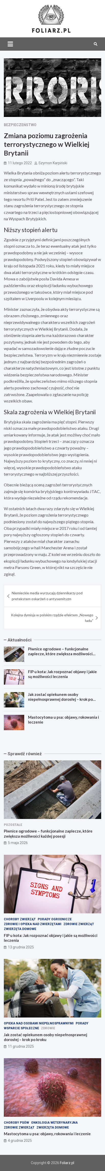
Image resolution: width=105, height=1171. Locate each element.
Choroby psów (16, 1122)
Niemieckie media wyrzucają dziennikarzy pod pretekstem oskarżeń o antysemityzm (47, 596)
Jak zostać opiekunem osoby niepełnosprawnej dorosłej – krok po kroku (60, 699)
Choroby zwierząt (20, 919)
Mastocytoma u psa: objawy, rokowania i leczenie (47, 1133)
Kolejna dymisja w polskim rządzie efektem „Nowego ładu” (52, 618)
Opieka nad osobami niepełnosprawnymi (39, 1023)
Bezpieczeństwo (20, 125)
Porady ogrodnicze (55, 919)
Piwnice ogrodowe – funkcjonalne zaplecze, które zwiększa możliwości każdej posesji (60, 654)
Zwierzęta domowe (20, 929)
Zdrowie (48, 1028)
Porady (82, 1023)
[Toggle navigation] (10, 44)
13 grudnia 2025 (21, 947)
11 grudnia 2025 (21, 1046)
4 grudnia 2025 (20, 1141)
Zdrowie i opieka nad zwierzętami (32, 924)
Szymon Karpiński (52, 163)
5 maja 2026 (18, 843)
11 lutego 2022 (20, 163)
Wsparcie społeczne (21, 1028)
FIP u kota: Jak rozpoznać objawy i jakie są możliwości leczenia (62, 674)
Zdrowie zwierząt (78, 924)
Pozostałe (13, 825)
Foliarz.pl (67, 1163)
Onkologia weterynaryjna (54, 1122)
